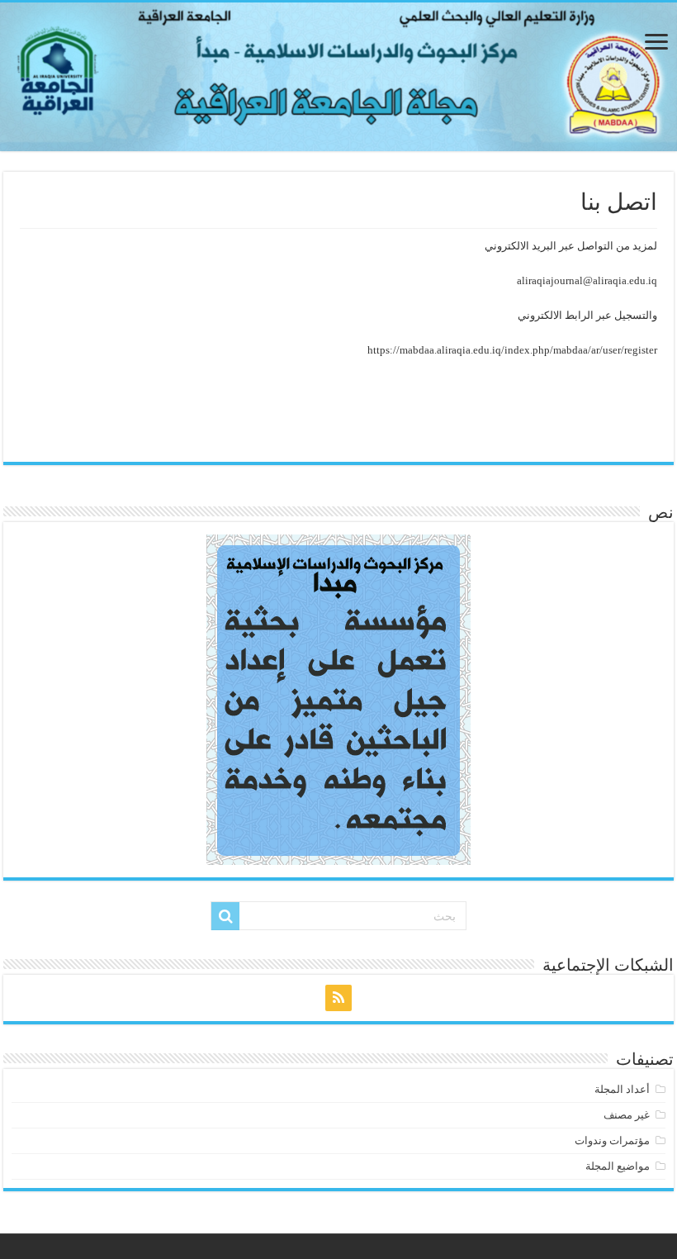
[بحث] (225, 916)
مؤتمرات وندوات (612, 1140)
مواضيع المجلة (617, 1166)
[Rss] (338, 998)
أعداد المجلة (622, 1089)
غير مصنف (627, 1115)
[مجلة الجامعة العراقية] (338, 76)
